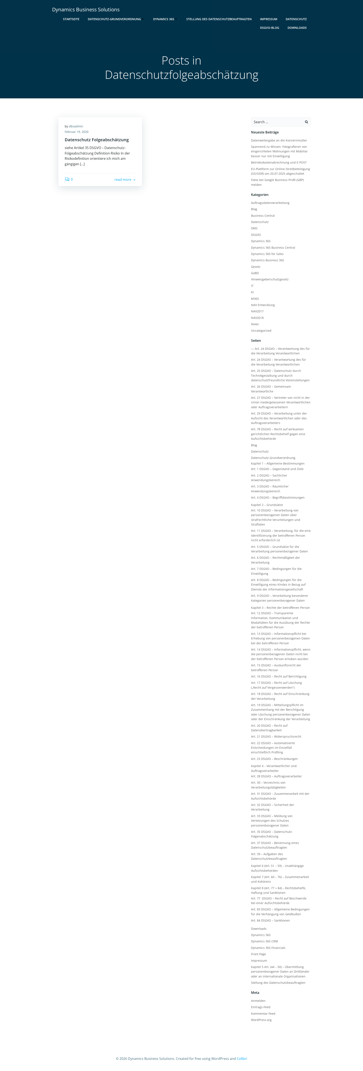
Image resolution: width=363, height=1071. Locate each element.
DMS (254, 228)
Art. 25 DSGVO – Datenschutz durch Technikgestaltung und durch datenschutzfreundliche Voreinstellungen (280, 375)
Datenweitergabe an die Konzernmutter (279, 140)
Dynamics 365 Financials (268, 948)
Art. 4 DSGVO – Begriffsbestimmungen (278, 497)
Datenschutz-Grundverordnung (114, 19)
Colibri (242, 1058)
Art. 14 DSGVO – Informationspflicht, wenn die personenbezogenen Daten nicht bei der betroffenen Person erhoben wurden (280, 654)
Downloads (297, 28)
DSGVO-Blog (269, 28)
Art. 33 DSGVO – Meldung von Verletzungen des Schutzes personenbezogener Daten (272, 820)
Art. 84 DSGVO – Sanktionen (270, 920)
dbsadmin (76, 126)
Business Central (263, 216)
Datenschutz (296, 19)
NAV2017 (257, 311)
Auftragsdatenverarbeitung (270, 203)
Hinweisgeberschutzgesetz (270, 279)
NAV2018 (257, 318)
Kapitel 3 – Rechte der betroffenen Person (280, 608)
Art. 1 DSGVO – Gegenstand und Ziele (277, 469)
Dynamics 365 (163, 19)
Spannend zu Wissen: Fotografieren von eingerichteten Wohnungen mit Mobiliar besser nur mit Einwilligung (279, 151)
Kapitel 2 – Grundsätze (267, 505)
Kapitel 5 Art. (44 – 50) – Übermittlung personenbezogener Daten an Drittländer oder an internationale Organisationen (280, 971)
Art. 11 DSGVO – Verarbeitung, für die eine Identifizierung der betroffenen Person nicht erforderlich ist (281, 535)
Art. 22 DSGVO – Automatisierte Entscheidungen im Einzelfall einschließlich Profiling (273, 747)
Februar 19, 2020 (76, 132)
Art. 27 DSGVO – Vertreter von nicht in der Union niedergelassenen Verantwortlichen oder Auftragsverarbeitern (280, 402)
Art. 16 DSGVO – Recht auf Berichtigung (278, 676)
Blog (254, 209)
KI (252, 292)
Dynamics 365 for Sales (267, 254)
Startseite (71, 19)
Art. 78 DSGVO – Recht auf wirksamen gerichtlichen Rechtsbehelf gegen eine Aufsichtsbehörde (278, 434)
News (255, 324)
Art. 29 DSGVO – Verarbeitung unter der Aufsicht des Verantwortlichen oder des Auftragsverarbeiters (279, 418)
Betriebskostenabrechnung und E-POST (279, 162)
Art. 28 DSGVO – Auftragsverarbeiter (276, 776)
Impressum (268, 19)
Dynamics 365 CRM (264, 941)
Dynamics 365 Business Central (273, 248)
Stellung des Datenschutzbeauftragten (219, 19)
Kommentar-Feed (263, 1014)
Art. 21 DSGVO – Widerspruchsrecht (276, 736)
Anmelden (258, 1001)
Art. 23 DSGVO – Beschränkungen (274, 759)
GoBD (255, 273)
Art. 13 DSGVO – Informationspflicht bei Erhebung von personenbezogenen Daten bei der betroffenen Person (280, 638)
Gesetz (255, 267)
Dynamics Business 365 (267, 260)
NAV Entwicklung (263, 305)
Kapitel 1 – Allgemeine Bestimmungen (278, 463)
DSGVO (256, 235)
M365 (255, 299)
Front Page (258, 954)
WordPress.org (261, 1020)
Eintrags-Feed (260, 1007)
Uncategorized (261, 331)
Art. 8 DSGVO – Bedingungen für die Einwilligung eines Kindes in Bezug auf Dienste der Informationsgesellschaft (278, 584)
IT (252, 286)
